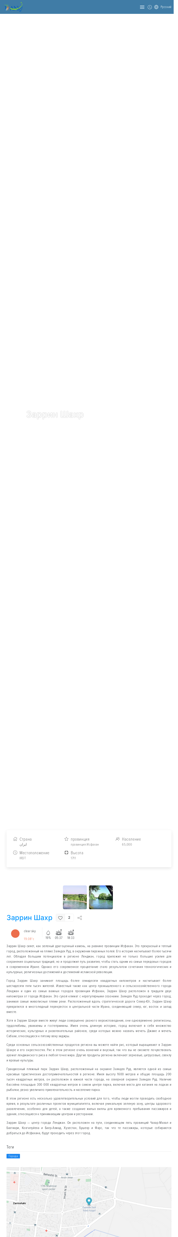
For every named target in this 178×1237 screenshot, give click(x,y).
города (13, 1156)
